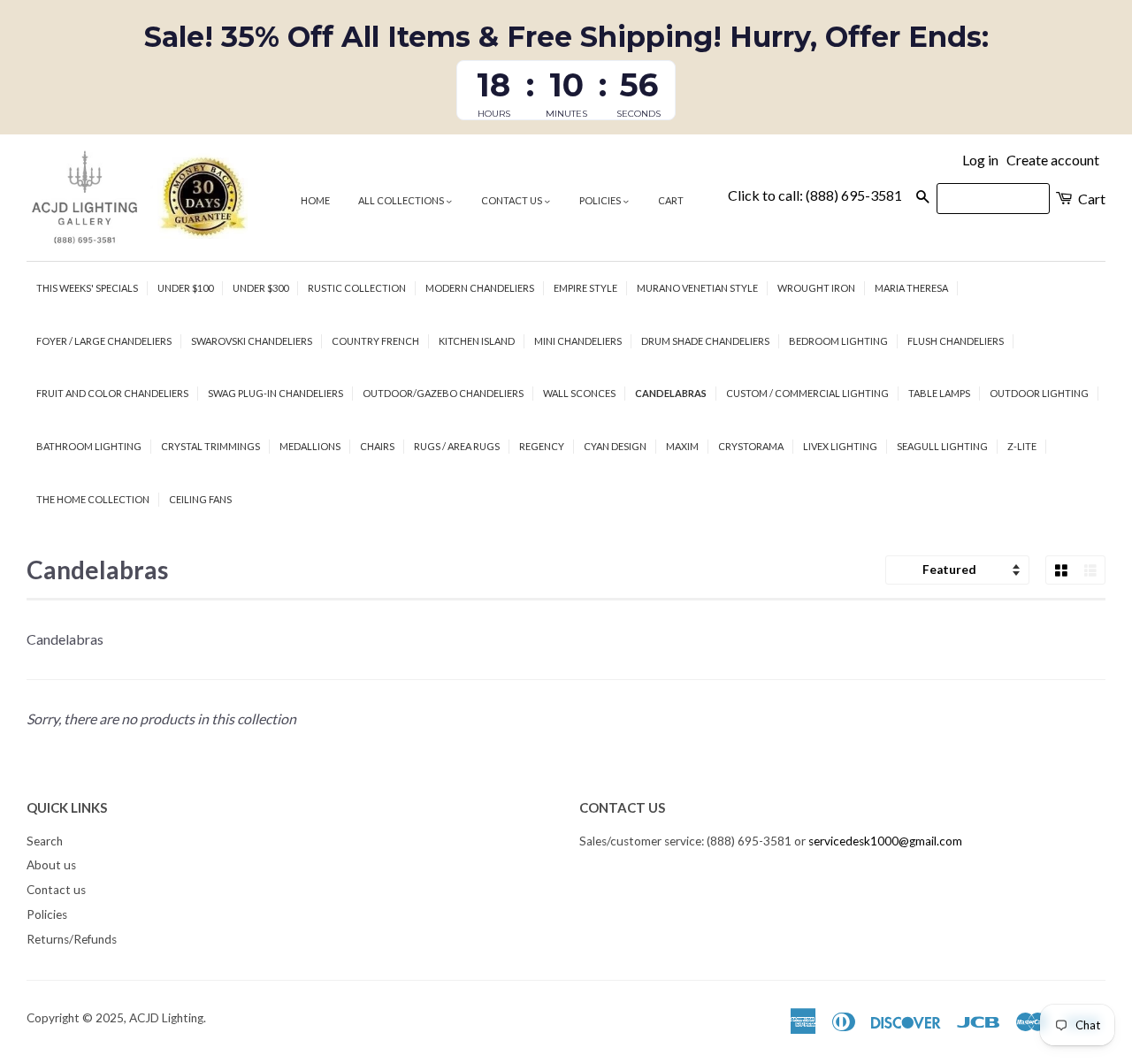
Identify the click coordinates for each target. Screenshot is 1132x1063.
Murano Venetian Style (697, 288)
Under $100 (185, 288)
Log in (980, 159)
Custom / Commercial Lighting (807, 393)
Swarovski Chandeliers (251, 341)
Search (45, 841)
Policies (601, 200)
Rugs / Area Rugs (457, 446)
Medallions (309, 446)
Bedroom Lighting (838, 341)
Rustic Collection (357, 288)
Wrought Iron (816, 288)
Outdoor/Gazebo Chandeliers (443, 393)
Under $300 (260, 288)
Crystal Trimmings (210, 446)
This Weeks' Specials (87, 288)
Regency (541, 446)
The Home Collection (92, 499)
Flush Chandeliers (955, 341)
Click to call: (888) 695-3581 (815, 195)
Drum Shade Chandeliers (705, 341)
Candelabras (671, 393)
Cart (671, 200)
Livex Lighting (840, 446)
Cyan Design (615, 446)
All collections (402, 200)
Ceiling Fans (200, 499)
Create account (1052, 159)
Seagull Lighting (942, 446)
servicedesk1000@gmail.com (885, 841)
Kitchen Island (477, 341)
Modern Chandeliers (479, 288)
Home (315, 200)
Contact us (512, 200)
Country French (375, 341)
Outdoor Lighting (1039, 393)
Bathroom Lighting (89, 446)
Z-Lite (1021, 446)
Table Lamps (939, 393)
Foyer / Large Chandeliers (104, 341)
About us (51, 865)
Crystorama (751, 446)
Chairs (377, 446)
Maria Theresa (911, 288)
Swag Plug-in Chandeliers (275, 393)
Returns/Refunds (72, 939)
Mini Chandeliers (578, 341)
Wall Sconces (579, 393)
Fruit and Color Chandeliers (112, 393)
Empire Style (585, 288)
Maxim (682, 446)
